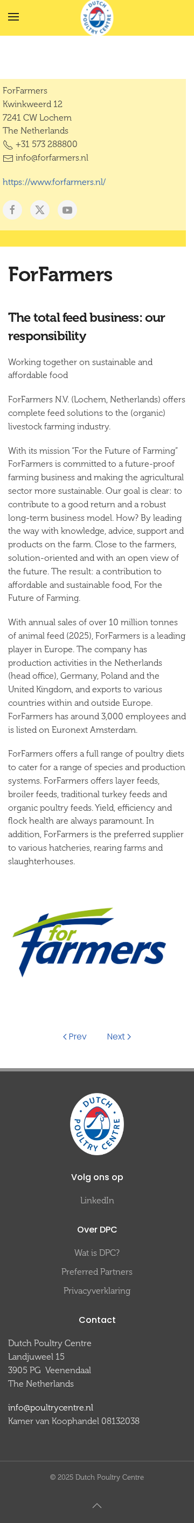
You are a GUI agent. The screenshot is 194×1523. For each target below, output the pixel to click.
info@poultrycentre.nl (50, 1407)
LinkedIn (97, 1200)
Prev (78, 1036)
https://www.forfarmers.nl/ (54, 182)
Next (116, 1036)
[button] (13, 16)
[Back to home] (97, 17)
